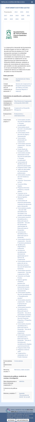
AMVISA (21, 381)
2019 (17, 15)
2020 (22, 15)
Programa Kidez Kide (24, 348)
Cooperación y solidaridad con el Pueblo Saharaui (23, 355)
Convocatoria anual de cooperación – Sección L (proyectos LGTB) (24, 272)
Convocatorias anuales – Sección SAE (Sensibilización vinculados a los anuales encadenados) (24, 211)
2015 (21, 12)
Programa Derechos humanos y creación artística (23, 189)
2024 (17, 19)
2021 (28, 15)
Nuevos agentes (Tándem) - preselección (22, 281)
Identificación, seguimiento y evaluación (22, 246)
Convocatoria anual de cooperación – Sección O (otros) (24, 145)
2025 (22, 19)
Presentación (8, 12)
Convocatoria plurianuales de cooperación (22, 140)
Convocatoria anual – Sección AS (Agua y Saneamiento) (24, 134)
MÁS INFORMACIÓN (22, 420)
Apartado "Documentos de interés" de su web (24, 395)
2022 (5, 19)
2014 (16, 12)
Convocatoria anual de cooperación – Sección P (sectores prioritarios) (24, 241)
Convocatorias (18, 361)
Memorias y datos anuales (21, 369)
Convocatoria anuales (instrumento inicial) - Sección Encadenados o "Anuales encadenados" (24, 156)
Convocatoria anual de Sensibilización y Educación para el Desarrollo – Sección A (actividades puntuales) (24, 311)
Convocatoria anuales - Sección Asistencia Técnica (24, 176)
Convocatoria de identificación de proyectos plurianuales (24, 163)
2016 (27, 12)
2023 (11, 19)
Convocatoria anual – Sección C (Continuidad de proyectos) (24, 129)
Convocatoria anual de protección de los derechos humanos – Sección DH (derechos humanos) (24, 265)
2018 (11, 15)
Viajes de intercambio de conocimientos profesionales (24, 171)
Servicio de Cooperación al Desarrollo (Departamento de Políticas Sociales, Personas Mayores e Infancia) (24, 87)
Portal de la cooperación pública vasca (13, 2)
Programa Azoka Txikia (24, 167)
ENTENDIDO (11, 420)
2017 (5, 15)
